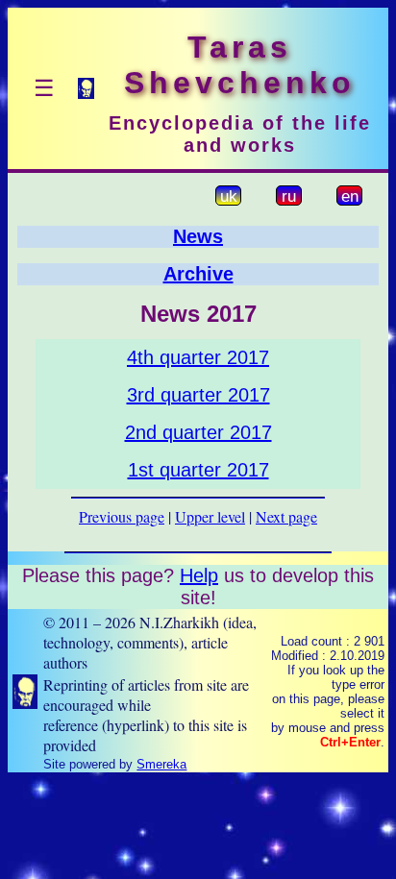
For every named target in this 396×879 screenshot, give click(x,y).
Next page (286, 516)
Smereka (161, 764)
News (198, 236)
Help (199, 575)
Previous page (121, 516)
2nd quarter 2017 (198, 432)
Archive (198, 273)
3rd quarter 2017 (198, 394)
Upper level (210, 516)
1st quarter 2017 (198, 469)
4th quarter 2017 (198, 357)
